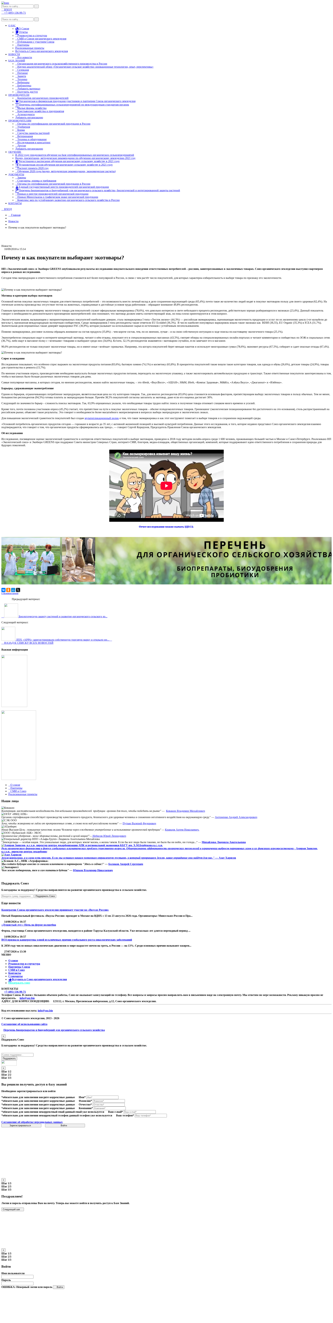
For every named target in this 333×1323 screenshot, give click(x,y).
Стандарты (15, 976)
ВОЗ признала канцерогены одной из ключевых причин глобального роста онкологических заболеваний (66, 939)
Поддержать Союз (45, 896)
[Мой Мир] (13, 590)
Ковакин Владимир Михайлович (185, 810)
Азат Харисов (227, 857)
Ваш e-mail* (115, 1111)
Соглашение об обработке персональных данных (32, 1122)
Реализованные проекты (29, 48)
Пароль (6, 1280)
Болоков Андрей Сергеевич (125, 864)
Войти (64, 1125)
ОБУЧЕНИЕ (14, 152)
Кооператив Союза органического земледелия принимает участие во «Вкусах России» (55, 909)
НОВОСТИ (14, 54)
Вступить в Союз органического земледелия (41, 51)
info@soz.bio (27, 998)
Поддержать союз (19, 982)
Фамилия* (85, 1100)
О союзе (13, 960)
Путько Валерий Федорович (139, 823)
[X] (18, 590)
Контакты (14, 973)
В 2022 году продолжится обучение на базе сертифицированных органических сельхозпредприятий (74, 154)
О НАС (12, 25)
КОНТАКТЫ (15, 203)
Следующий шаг (12, 1209)
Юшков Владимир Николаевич (93, 870)
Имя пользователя (13, 1273)
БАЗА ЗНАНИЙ (16, 60)
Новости (13, 221)
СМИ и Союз (16, 969)
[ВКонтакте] (3, 590)
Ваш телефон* (125, 1115)
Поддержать (9, 1058)
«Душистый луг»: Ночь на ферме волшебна (28, 924)
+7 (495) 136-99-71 (15, 991)
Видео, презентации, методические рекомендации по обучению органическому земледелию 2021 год (75, 158)
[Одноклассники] (8, 590)
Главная (15, 215)
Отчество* (85, 1104)
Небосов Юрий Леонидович (109, 835)
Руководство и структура (24, 963)
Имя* (82, 1097)
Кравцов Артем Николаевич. (182, 829)
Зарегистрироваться (21, 1125)
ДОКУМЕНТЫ (16, 174)
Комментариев (9, 593)
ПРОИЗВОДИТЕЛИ (18, 95)
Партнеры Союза (19, 966)
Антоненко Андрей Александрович (236, 817)
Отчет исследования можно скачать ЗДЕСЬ (166, 526)
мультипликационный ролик (102, 418)
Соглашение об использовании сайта (24, 1024)
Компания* (86, 1108)
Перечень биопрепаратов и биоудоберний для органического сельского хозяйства (54, 1030)
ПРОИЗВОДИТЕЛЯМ (19, 120)
